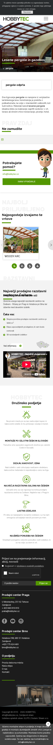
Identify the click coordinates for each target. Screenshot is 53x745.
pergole (9, 68)
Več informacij (9, 346)
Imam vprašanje (26, 181)
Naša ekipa (7, 666)
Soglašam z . (24, 566)
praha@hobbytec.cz (11, 611)
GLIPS (27, 718)
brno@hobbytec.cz (10, 647)
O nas (4, 669)
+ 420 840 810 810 (10, 608)
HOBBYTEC (30, 712)
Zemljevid (6, 605)
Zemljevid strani (26, 715)
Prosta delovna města (12, 662)
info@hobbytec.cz (11, 174)
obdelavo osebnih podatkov (30, 566)
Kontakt (5, 672)
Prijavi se (43, 583)
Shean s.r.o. (44, 718)
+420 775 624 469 (10, 644)
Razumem (27, 12)
